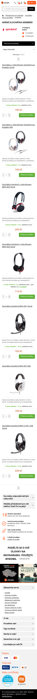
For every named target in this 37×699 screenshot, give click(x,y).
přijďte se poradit (14, 539)
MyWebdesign (7, 696)
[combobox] (18, 49)
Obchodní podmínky (12, 598)
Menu (32, 2)
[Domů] (3, 15)
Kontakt (7, 593)
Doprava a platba (11, 595)
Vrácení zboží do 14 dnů (13, 608)
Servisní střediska (11, 603)
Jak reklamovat (10, 605)
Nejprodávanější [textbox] (9, 49)
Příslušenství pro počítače (14, 15)
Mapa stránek (9, 613)
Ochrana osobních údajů (13, 610)
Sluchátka (28, 15)
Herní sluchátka (7, 18)
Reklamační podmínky (12, 600)
